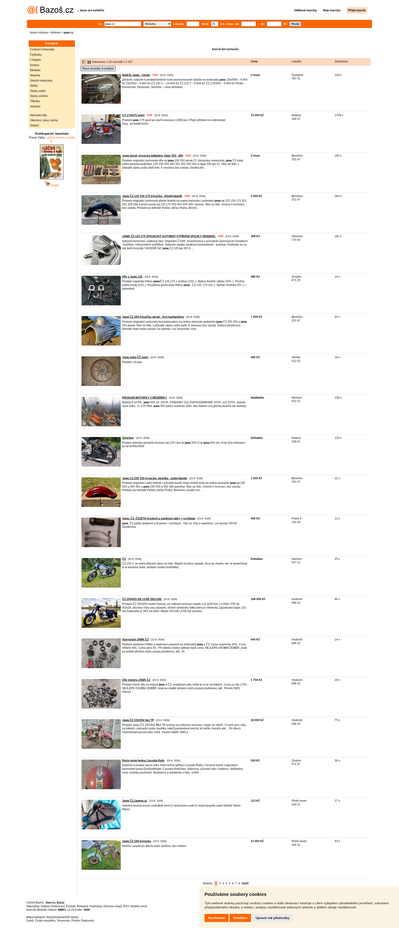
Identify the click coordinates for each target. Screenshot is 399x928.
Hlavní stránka (39, 32)
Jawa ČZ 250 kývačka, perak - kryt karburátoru (153, 316)
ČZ (124, 559)
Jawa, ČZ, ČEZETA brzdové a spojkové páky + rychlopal (158, 518)
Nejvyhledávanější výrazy (62, 917)
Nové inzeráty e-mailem (98, 68)
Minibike (35, 70)
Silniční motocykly (41, 80)
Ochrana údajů (112, 906)
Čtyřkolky (36, 54)
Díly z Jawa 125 (132, 276)
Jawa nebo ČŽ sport (135, 357)
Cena (254, 61)
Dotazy (45, 906)
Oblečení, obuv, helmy (44, 120)
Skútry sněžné (39, 96)
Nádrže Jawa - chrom (136, 75)
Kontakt (71, 906)
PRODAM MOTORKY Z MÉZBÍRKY (144, 397)
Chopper (35, 59)
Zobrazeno (341, 61)
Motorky (56, 32)
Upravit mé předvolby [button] (272, 918)
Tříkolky (35, 101)
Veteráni (35, 106)
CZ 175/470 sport (133, 115)
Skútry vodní (37, 91)
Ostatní (34, 125)
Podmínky (96, 906)
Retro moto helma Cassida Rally (143, 760)
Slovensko (63, 920)
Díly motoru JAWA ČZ (136, 680)
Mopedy (35, 75)
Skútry (34, 85)
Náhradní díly (38, 115)
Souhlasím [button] (216, 918)
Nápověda (32, 906)
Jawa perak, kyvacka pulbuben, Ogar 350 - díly (152, 155)
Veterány (128, 438)
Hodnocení (58, 906)
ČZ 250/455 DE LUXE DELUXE (142, 599)
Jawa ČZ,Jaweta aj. (134, 800)
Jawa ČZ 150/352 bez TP (138, 720)
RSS (126, 906)
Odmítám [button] (240, 918)
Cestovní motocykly (42, 49)
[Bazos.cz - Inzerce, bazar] (50, 13)
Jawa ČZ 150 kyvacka (136, 841)
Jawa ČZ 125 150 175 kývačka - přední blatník (152, 196)
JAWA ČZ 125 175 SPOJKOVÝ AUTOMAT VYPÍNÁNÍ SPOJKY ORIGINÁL (169, 236)
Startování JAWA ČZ (135, 639)
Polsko (75, 920)
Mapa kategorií (35, 917)
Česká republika (45, 920)
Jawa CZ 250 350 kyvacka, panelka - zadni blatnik (154, 478)
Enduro (34, 65)
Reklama (82, 906)
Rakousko (87, 920)
